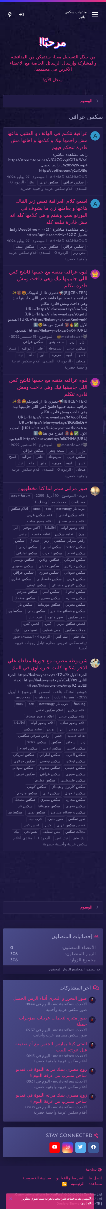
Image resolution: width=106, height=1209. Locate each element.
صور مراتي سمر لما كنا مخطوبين (52, 488)
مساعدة (95, 1184)
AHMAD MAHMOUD (68, 177)
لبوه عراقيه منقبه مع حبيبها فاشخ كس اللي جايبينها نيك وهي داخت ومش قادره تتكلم (48, 279)
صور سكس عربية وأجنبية (66, 1010)
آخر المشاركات (75, 988)
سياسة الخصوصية (36, 1178)
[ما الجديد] (10, 15)
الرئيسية (78, 1184)
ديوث (83, 496)
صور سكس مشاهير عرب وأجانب (60, 1035)
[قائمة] (95, 15)
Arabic (91, 1170)
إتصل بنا (95, 1178)
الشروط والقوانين (70, 1178)
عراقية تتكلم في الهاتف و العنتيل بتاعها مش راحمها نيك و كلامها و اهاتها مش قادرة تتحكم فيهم (47, 140)
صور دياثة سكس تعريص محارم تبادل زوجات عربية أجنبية (50, 642)
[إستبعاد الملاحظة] (11, 1199)
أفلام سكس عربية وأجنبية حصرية (47, 189)
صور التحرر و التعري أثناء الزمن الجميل (50, 999)
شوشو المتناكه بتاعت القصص (63, 692)
